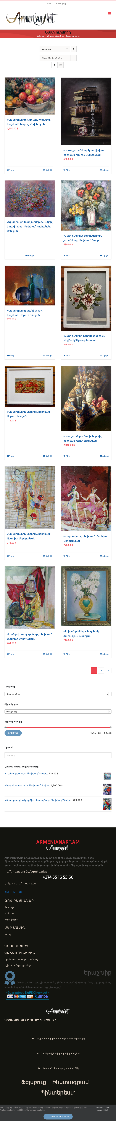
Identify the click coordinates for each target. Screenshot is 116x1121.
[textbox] (58, 712)
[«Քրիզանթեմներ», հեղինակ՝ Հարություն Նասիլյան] (86, 596)
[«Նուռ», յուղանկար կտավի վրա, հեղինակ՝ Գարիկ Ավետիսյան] (86, 111)
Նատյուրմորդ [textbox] (57, 694)
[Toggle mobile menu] (109, 13)
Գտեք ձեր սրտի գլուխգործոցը (30, 1020)
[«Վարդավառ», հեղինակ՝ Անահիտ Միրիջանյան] (86, 498)
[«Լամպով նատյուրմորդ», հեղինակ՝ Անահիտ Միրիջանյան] (30, 597)
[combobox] (58, 694)
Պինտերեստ (58, 1092)
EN (13, 892)
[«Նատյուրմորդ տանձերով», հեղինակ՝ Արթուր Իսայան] (30, 285)
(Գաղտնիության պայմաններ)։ (104, 1108)
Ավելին (49, 170)
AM (7, 892)
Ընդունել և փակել (58, 1117)
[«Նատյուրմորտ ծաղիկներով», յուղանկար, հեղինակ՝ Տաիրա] (86, 205)
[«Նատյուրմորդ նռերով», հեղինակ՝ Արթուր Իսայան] (30, 386)
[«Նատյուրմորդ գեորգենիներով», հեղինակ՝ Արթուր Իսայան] (86, 298)
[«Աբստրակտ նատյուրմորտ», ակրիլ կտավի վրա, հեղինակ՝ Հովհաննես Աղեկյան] (30, 198)
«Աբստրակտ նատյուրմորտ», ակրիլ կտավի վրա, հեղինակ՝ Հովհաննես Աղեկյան (29, 226)
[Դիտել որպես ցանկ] (60, 65)
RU (20, 892)
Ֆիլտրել (13, 733)
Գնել (11, 170)
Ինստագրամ (70, 1082)
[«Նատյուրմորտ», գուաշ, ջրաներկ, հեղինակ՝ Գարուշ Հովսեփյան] (30, 96)
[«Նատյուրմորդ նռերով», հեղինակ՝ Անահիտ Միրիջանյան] (30, 497)
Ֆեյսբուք (33, 1082)
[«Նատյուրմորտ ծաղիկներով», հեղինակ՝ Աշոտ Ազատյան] (86, 398)
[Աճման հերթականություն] (74, 49)
